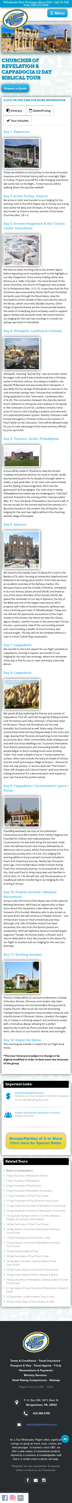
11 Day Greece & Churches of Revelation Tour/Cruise (36, 1205)
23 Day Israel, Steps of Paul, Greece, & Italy (30, 1301)
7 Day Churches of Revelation (23, 1180)
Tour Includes (19, 120)
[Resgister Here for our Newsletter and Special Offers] (35, 1480)
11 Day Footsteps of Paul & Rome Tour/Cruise (32, 1200)
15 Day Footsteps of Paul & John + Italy (28, 1237)
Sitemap (54, 1380)
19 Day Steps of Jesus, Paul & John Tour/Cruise (32, 1269)
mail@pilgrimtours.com (41, 1424)
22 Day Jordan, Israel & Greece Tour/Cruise (30, 1296)
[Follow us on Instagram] (44, 1480)
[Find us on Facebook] (27, 1480)
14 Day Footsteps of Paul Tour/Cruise (27, 1224)
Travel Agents (42, 1365)
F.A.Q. (58, 1365)
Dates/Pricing (41, 110)
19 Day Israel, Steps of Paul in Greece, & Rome (32, 1274)
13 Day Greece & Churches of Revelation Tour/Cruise (36, 1210)
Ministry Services (35, 1375)
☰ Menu (57, 13)
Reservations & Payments (36, 1370)
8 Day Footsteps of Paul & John (23, 1185)
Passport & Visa (20, 1365)
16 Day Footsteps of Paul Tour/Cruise (27, 1256)
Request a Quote (15, 88)
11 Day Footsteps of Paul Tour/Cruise (27, 1195)
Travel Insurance (49, 1360)
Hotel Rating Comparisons (29, 1380)
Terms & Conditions (23, 1360)
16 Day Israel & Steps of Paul (22, 1251)
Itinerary (16, 110)
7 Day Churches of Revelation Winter (27, 1175)
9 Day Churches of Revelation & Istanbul (29, 1190)
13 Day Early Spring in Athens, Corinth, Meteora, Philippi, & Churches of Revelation (33, 1217)
